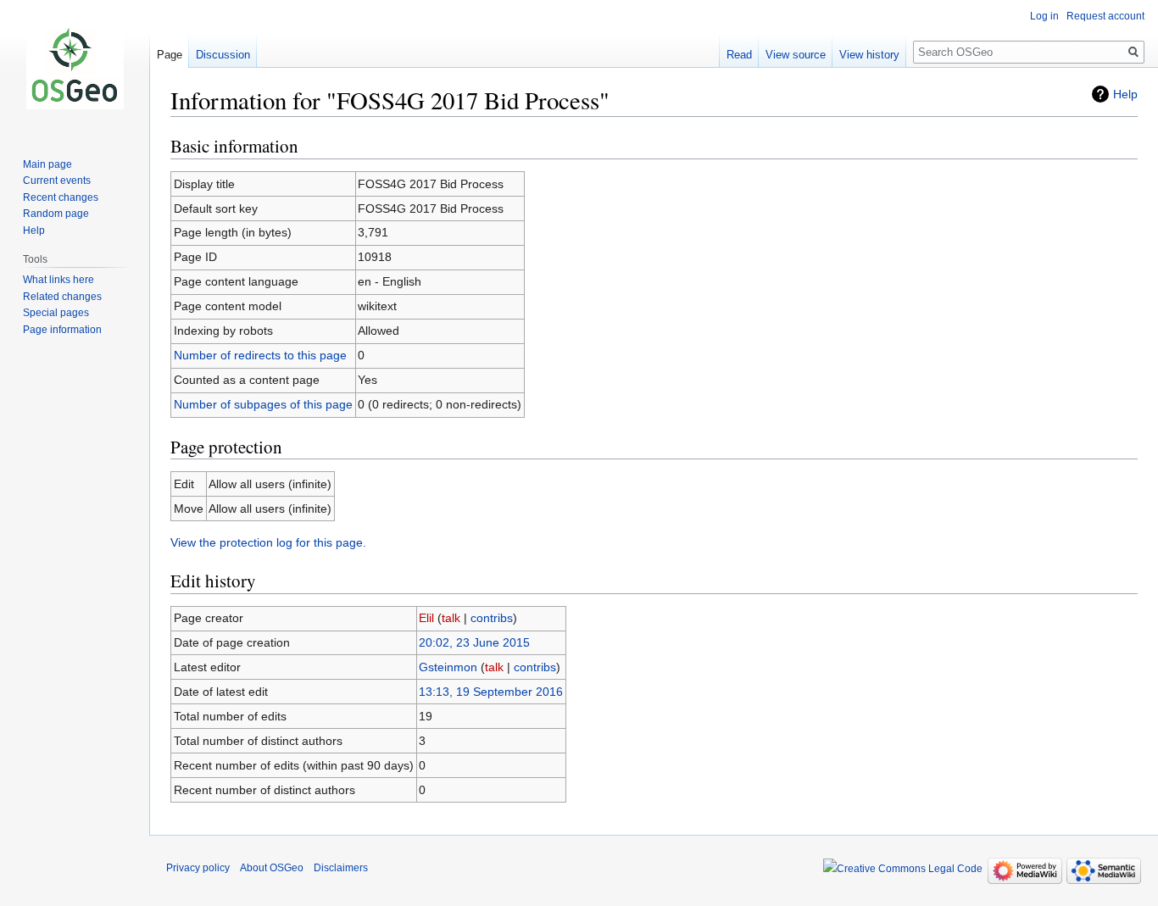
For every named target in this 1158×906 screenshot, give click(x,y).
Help (1125, 94)
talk (451, 618)
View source (796, 54)
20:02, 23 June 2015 (474, 642)
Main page (47, 164)
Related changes (62, 297)
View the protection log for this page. (268, 542)
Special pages (56, 313)
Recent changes (60, 197)
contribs (491, 618)
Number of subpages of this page (263, 404)
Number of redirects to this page (260, 355)
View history (869, 54)
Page (169, 54)
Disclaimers (341, 868)
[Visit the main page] (74, 68)
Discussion (223, 54)
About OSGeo (271, 868)
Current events (57, 180)
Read (739, 54)
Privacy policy (198, 868)
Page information (62, 330)
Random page (56, 214)
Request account (1105, 16)
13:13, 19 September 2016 (491, 691)
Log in (1044, 16)
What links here (58, 280)
